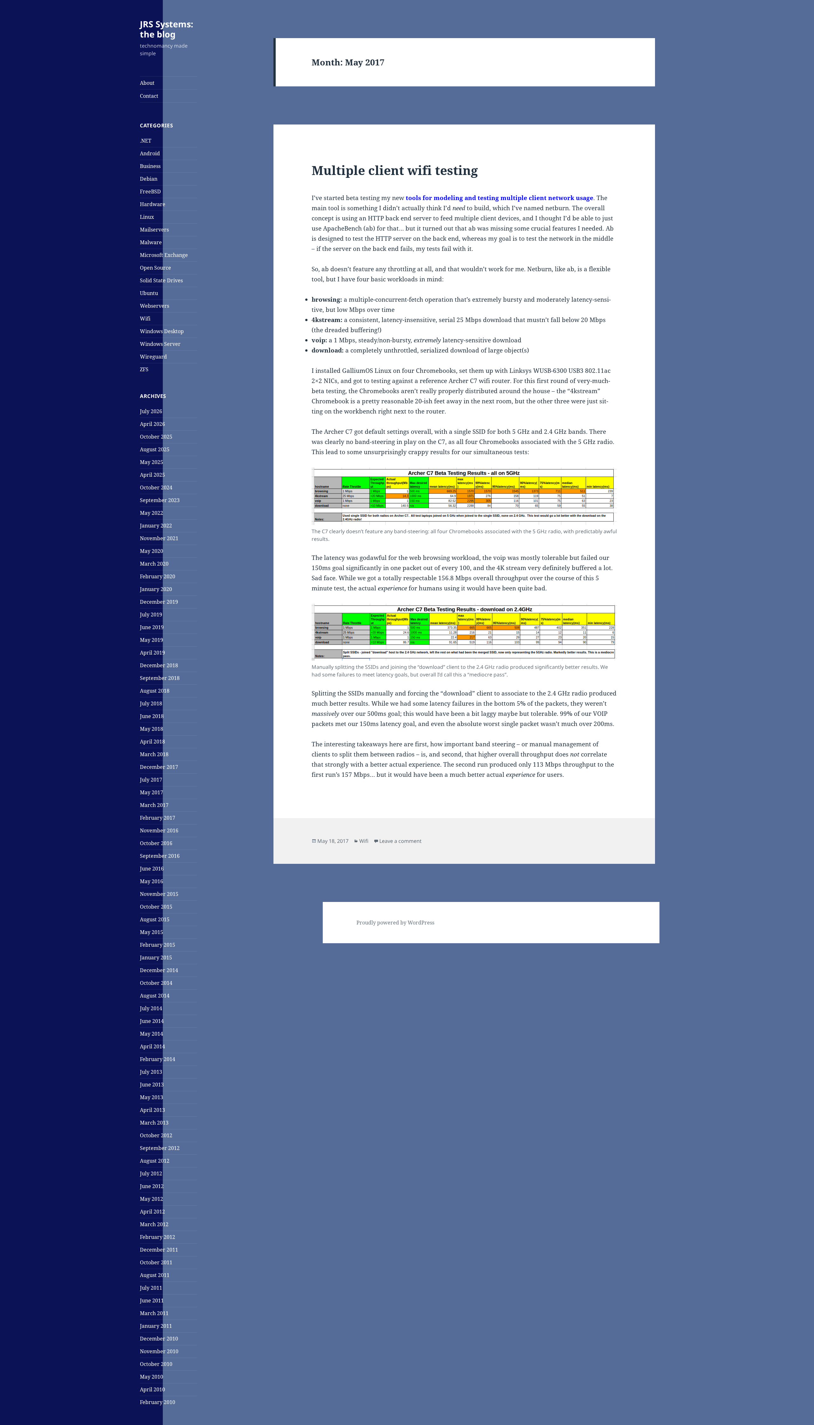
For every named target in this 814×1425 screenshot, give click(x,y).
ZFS (144, 369)
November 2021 (159, 538)
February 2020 (157, 576)
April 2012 (152, 1211)
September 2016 (160, 855)
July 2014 (151, 1008)
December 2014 (159, 970)
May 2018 (151, 728)
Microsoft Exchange (164, 255)
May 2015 (151, 932)
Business (150, 166)
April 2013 (152, 1109)
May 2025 (151, 462)
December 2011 (159, 1249)
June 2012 (152, 1186)
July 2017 (151, 779)
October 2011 (156, 1262)
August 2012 (154, 1160)
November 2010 (159, 1351)
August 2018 (154, 690)
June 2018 (152, 716)
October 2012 (156, 1135)
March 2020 (154, 563)
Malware (151, 242)
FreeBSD (150, 191)
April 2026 (152, 423)
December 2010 (159, 1338)
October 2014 (156, 982)
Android (150, 153)
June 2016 (152, 868)
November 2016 (159, 830)
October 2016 (156, 843)
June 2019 (152, 627)
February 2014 (157, 1059)
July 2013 (151, 1071)
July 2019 (151, 614)
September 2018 (160, 678)
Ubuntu (149, 293)
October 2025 (156, 436)
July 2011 (151, 1287)
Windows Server (160, 343)
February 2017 (157, 817)
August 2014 (154, 995)
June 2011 (152, 1300)
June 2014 (152, 1021)
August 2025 (154, 449)
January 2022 (156, 525)
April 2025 (152, 474)
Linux (147, 216)
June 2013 (152, 1084)
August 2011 (154, 1275)
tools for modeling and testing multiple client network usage (499, 198)
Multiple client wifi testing (395, 170)
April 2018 (152, 741)
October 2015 (156, 906)
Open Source (155, 267)
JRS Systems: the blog (166, 29)
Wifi (145, 318)
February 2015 (157, 944)
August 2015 (154, 919)
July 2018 (151, 703)
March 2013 (154, 1122)
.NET (145, 140)
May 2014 (151, 1033)
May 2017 (151, 792)
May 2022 (151, 512)
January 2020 (156, 589)
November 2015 (159, 894)
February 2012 (157, 1236)
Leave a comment (400, 840)
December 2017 (159, 766)
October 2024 (156, 487)
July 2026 (151, 411)
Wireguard (153, 356)
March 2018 (154, 754)
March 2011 (154, 1313)
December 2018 (159, 665)
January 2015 (156, 957)
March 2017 (154, 805)
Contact (149, 95)
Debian (148, 178)
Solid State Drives (161, 280)
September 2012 (160, 1148)
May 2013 (151, 1097)
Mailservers (154, 229)
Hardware (152, 204)
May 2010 (151, 1376)
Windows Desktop (162, 331)
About (147, 82)
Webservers (154, 305)
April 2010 (152, 1389)
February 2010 (157, 1402)
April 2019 (152, 652)
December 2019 (159, 601)
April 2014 (152, 1046)
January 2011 (156, 1325)
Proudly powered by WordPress (395, 922)
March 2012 (154, 1224)
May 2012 (151, 1198)
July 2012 (151, 1173)
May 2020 (151, 551)
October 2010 (156, 1364)
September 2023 (160, 500)
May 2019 (151, 639)
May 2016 (151, 881)
